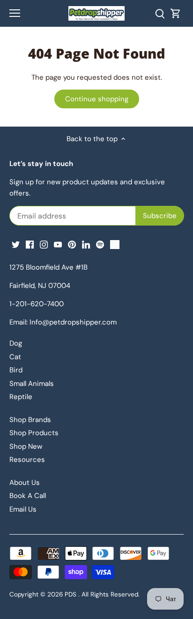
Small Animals (31, 383)
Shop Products (34, 433)
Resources (27, 459)
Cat (15, 357)
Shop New (25, 446)
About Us (24, 482)
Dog (15, 343)
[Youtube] (58, 244)
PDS (70, 594)
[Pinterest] (72, 244)
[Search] (160, 13)
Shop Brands (30, 419)
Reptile (20, 396)
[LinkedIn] (86, 244)
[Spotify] (100, 244)
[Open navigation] (14, 13)
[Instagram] (44, 244)
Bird (15, 370)
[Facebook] (30, 244)
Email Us (23, 509)
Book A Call (27, 495)
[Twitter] (16, 244)
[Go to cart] (175, 13)
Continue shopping (96, 99)
